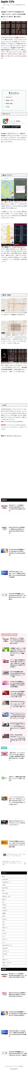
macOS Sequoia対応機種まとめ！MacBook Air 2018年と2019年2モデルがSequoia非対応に (18, 1013)
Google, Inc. (14, 123)
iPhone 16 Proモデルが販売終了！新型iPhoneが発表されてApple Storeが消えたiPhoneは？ (18, 994)
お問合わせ (21, 1066)
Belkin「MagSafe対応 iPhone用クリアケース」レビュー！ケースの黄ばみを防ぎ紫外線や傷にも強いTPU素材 (17, 738)
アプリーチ (24, 123)
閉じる (17, 93)
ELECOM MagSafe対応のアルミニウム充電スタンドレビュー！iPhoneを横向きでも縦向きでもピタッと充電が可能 (17, 726)
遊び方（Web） (9, 103)
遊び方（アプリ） (10, 100)
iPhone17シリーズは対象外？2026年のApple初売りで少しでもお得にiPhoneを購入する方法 (18, 975)
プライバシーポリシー (9, 1066)
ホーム (16, 1066)
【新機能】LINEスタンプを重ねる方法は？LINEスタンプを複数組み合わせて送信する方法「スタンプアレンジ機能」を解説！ (17, 652)
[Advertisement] (14, 74)
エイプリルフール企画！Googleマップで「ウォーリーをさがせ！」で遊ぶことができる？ (14, 427)
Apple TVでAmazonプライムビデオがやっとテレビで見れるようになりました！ (17, 822)
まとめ (7, 106)
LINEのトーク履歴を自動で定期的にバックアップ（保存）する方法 (17, 778)
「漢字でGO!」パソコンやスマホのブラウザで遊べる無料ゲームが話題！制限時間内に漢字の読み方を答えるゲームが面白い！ (17, 756)
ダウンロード (9, 97)
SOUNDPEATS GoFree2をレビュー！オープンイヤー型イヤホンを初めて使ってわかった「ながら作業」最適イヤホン (17, 705)
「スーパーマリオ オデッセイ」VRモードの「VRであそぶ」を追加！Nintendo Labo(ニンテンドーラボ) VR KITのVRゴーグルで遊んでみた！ (17, 800)
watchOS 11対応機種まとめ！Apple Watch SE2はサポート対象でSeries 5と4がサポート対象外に (18, 1053)
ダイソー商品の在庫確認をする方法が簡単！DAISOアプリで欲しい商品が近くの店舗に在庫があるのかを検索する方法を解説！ (17, 663)
